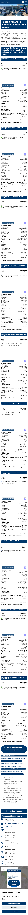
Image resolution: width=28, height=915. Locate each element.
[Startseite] (5, 1)
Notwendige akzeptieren (14, 903)
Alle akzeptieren (14, 911)
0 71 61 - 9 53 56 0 (9, 826)
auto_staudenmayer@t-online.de (14, 823)
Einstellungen (14, 907)
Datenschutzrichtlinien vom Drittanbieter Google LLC (13, 877)
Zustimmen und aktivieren (14, 883)
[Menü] (26, 2)
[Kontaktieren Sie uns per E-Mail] (23, 2)
